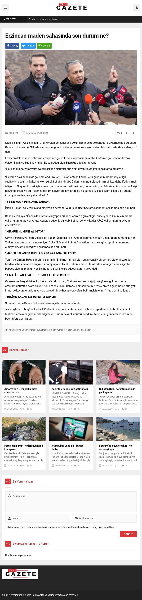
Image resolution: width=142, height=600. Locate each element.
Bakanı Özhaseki (30, 329)
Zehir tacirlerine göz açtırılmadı (47, 19)
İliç (82, 329)
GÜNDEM (13, 132)
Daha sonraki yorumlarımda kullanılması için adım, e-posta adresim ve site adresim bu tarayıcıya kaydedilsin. (61, 527)
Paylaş (14, 45)
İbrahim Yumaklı (57, 329)
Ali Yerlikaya (15, 329)
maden (88, 329)
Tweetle (30, 45)
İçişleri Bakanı (72, 329)
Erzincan (43, 329)
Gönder (47, 45)
